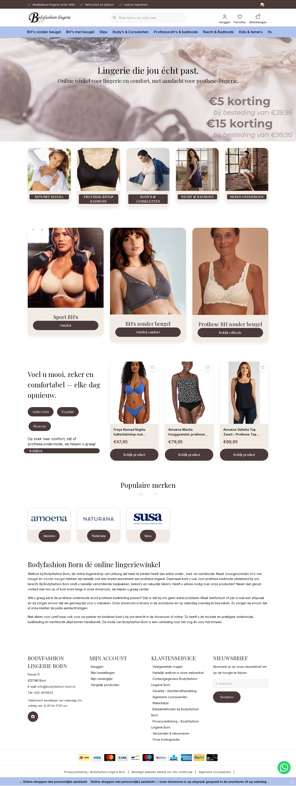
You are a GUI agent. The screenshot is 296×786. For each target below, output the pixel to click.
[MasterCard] (109, 757)
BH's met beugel (80, 32)
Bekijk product (134, 455)
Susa (148, 536)
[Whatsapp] (284, 767)
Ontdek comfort (148, 332)
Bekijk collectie (230, 333)
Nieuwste (39, 426)
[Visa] (96, 757)
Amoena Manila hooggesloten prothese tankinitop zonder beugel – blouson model (189, 433)
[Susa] (148, 518)
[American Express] (186, 757)
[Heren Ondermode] (246, 169)
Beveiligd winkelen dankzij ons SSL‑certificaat (162, 772)
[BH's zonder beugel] (148, 271)
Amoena (49, 536)
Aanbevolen (40, 412)
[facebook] (33, 716)
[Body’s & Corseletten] (148, 169)
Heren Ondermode (246, 197)
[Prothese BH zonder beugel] (230, 271)
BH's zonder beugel (44, 32)
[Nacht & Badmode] (197, 169)
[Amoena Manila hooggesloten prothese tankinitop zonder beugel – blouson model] (189, 393)
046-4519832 (43, 692)
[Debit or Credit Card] (212, 757)
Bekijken (35, 451)
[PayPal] (199, 757)
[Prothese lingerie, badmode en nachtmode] (49, 17)
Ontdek (65, 325)
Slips (103, 32)
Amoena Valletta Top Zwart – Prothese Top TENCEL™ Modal (239, 433)
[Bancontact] (135, 757)
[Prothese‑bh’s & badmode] (98, 169)
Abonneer (227, 697)
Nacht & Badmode (218, 32)
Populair (68, 412)
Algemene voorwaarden (215, 772)
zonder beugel (54, 579)
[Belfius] (160, 757)
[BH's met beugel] (49, 169)
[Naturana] (98, 518)
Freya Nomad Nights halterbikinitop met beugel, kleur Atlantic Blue (134, 433)
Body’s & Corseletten (131, 32)
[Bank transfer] (122, 757)
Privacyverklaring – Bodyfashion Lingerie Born (94, 772)
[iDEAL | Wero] (84, 757)
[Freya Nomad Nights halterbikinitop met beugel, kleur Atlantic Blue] (134, 393)
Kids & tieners (251, 32)
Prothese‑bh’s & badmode (176, 32)
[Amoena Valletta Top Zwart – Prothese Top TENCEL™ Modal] (244, 393)
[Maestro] (148, 757)
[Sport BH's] (66, 267)
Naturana (99, 536)
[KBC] (173, 757)
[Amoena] (49, 518)
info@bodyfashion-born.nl (56, 686)
